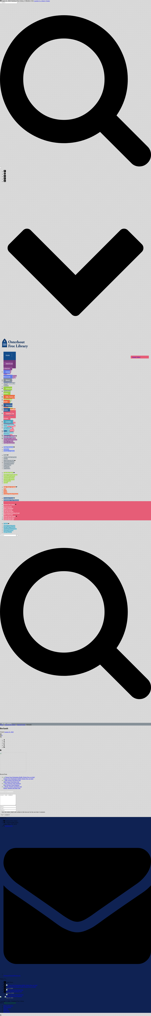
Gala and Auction (9, 426)
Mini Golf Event (8, 514)
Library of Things (8, 441)
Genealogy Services (9, 479)
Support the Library (10, 724)
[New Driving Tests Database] (12, 783)
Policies (5, 483)
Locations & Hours (8, 460)
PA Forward (6, 468)
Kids (4, 489)
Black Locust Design (10, 1002)
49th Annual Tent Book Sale (11, 782)
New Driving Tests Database (11, 785)
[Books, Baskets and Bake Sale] (12, 786)
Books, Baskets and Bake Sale (11, 788)
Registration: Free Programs (11, 500)
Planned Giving (7, 510)
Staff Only (6, 1010)
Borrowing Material (8, 478)
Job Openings (7, 465)
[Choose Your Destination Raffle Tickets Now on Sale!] (19, 777)
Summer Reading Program (10, 494)
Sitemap (5, 1009)
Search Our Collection (9, 438)
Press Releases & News (9, 384)
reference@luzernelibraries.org (11, 975)
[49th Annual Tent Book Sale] (12, 780)
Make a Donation (8, 508)
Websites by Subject (7, 382)
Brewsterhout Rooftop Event (11, 513)
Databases (6, 449)
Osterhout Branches (8, 462)
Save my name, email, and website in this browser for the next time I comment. (23, 812)
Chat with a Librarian (7, 428)
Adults (5, 408)
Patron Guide (7, 481)
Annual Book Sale (8, 519)
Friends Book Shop (8, 518)
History (6, 386)
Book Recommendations (10, 440)
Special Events (7, 506)
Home (1, 724)
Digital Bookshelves (9, 443)
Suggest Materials (6, 435)
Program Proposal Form (8, 432)
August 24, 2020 (9, 732)
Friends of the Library (9, 516)
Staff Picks (6, 467)
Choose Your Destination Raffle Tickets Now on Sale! (18, 779)
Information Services (9, 476)
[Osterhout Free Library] (15, 349)
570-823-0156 (8, 826)
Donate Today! (136, 357)
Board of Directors (8, 464)
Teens (5, 491)
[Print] (0, 750)
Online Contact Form (8, 425)
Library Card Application (10, 475)
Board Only (6, 1012)
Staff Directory (8, 437)
